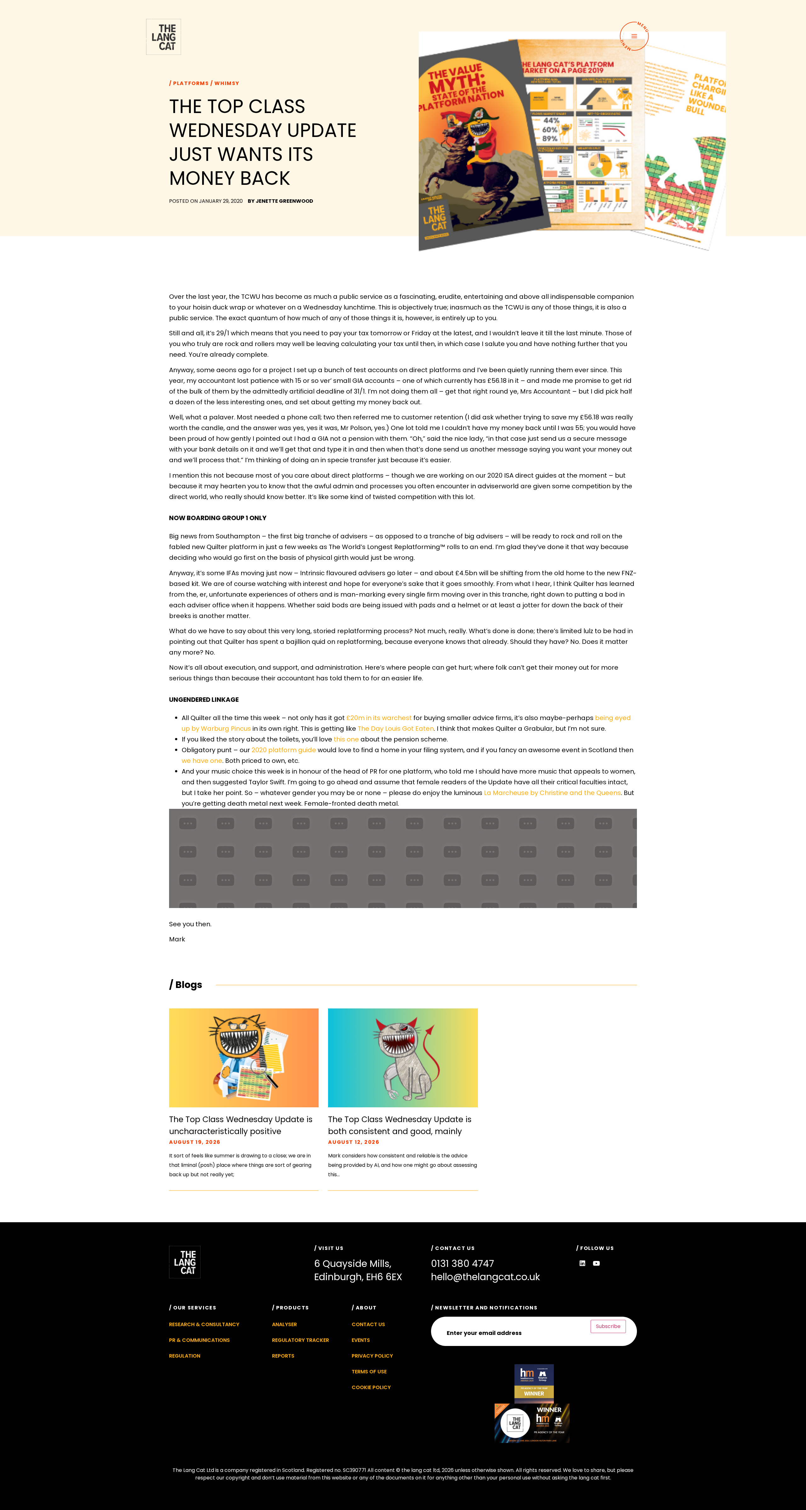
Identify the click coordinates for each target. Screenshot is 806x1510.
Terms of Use (369, 1371)
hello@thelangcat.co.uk (485, 1277)
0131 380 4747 (462, 1263)
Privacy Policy (372, 1356)
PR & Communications (199, 1340)
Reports (283, 1356)
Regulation (184, 1356)
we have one (202, 760)
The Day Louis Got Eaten (396, 728)
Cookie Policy (371, 1387)
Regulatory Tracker (300, 1340)
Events (361, 1340)
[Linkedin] (582, 1263)
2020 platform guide (284, 750)
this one (346, 739)
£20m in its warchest (379, 717)
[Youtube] (596, 1263)
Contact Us (368, 1324)
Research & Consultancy (204, 1324)
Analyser (284, 1324)
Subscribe (608, 1326)
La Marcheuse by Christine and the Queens (552, 792)
